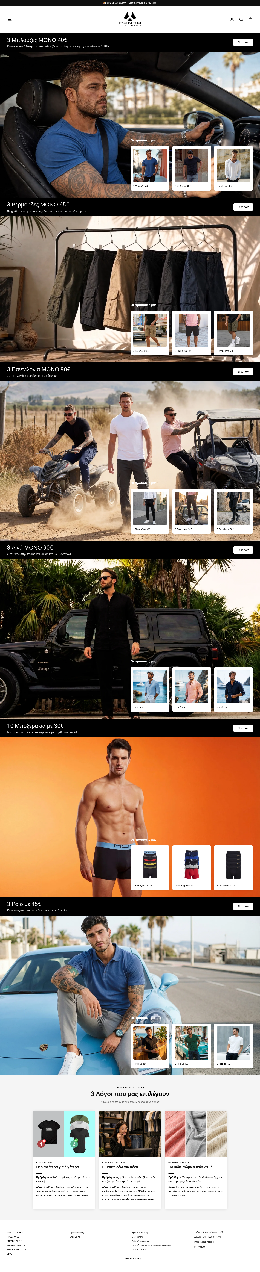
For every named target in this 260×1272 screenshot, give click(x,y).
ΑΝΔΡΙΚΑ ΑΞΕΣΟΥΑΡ (16, 1250)
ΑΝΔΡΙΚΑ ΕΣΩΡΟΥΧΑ (16, 1245)
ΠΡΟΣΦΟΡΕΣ (13, 1237)
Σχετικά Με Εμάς (77, 1233)
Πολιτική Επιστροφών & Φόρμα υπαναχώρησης (152, 1245)
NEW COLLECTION (15, 1233)
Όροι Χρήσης (137, 1237)
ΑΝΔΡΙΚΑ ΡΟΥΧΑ (14, 1241)
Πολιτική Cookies (139, 1250)
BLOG (9, 1254)
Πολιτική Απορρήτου (140, 1241)
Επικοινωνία (75, 1237)
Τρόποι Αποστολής (140, 1233)
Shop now (243, 42)
